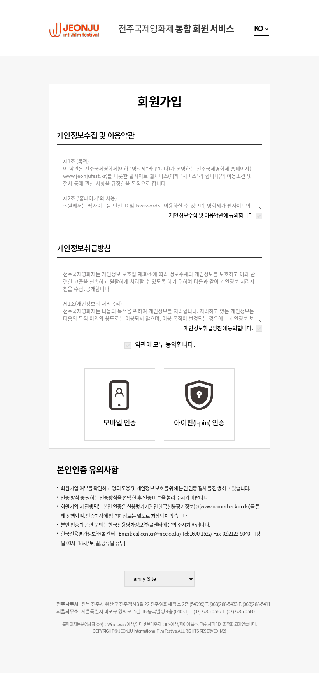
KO (258, 28)
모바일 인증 (119, 422)
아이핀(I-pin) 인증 (199, 422)
